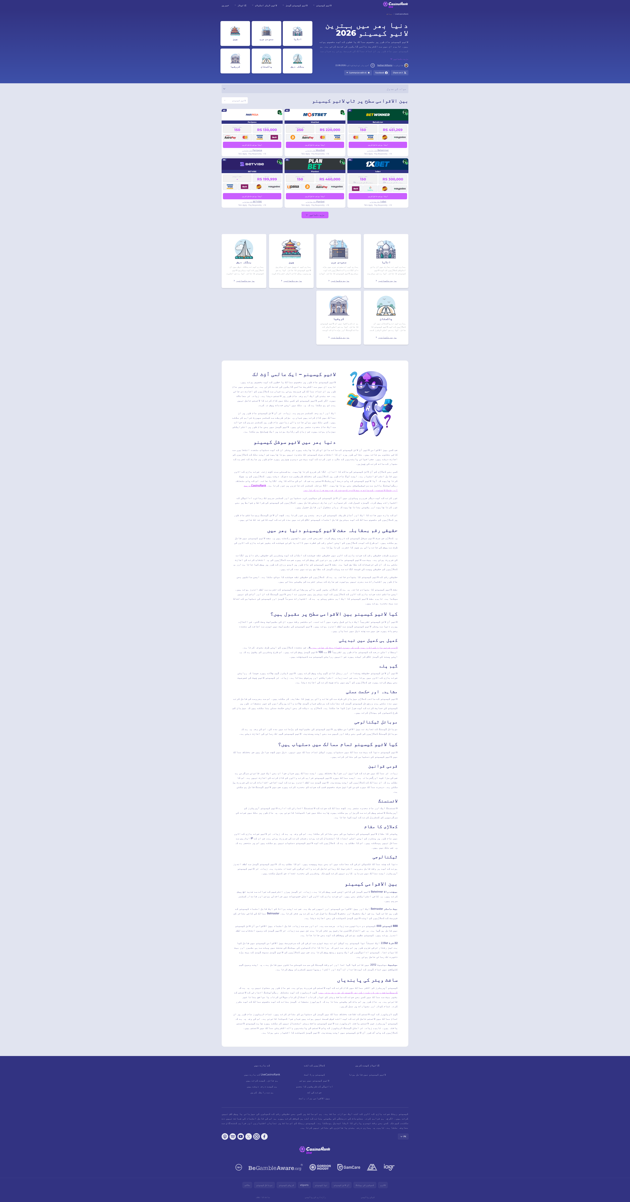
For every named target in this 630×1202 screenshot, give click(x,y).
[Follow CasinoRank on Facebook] (264, 1136)
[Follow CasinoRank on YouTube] (240, 1136)
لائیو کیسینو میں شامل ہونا (367, 1074)
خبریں (225, 5)
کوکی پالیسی (368, 1197)
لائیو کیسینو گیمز (297, 5)
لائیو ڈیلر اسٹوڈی (266, 5)
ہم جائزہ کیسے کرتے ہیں (262, 1080)
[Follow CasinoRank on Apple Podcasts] (225, 1136)
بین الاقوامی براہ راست (314, 1098)
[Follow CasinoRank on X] (248, 1136)
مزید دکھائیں (317, 214)
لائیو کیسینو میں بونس (314, 1080)
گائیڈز (242, 5)
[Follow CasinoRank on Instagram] (256, 1136)
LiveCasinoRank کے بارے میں (262, 1074)
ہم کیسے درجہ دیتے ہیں (262, 1086)
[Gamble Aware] (276, 1167)
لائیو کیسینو (324, 5)
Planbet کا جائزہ (315, 201)
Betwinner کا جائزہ (378, 150)
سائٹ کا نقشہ (262, 1197)
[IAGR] (389, 1167)
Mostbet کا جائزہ (315, 150)
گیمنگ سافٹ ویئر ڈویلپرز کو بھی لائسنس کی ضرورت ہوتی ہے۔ (358, 992)
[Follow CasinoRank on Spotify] (233, 1136)
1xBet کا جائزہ (378, 201)
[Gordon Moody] (320, 1167)
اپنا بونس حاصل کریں (378, 145)
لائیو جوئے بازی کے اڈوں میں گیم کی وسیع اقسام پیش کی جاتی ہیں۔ (354, 647)
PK (404, 1136)
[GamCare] (348, 1167)
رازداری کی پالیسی (315, 1197)
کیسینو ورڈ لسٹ (314, 1074)
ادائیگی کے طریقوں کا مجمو (314, 1086)
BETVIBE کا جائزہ (252, 201)
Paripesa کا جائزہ (252, 150)
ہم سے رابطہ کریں (262, 1092)
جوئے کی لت (314, 1092)
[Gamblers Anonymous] (372, 1167)
